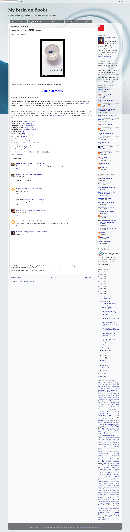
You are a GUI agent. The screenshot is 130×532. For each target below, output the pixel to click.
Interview (114, 444)
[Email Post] (38, 152)
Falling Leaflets (105, 163)
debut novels (112, 417)
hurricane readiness (103, 442)
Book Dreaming (30, 121)
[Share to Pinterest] (49, 152)
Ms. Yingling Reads (27, 141)
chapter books (108, 409)
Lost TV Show (110, 448)
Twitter (114, 499)
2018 (102, 279)
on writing (108, 472)
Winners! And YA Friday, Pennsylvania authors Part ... (110, 329)
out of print (116, 472)
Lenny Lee (116, 446)
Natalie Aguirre (21, 163)
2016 (102, 284)
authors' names (101, 395)
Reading (100, 487)
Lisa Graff (102, 448)
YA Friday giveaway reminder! (107, 308)
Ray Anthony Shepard (110, 485)
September (105, 350)
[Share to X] (45, 152)
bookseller (113, 402)
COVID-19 (112, 415)
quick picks (114, 481)
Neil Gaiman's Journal (107, 207)
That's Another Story (107, 129)
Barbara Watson (21, 210)
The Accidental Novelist (31, 143)
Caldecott (112, 408)
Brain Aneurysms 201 (113, 406)
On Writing (22, 22)
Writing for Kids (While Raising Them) (107, 192)
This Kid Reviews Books (108, 228)
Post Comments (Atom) (27, 281)
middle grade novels (108, 461)
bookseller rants (104, 404)
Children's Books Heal (107, 120)
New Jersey (107, 467)
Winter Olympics (108, 508)
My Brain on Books (27, 10)
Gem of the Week (112, 426)
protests (106, 481)
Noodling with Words (107, 211)
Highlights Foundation (113, 437)
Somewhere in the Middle (30, 129)
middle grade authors (103, 457)
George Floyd (102, 430)
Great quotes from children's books (109, 435)
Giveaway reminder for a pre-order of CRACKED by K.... (110, 318)
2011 (102, 296)
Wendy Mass (114, 505)
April (103, 363)
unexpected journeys (103, 501)
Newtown (103, 469)
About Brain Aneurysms (55, 22)
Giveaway (19, 154)
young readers (109, 518)
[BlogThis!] (43, 152)
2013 (102, 291)
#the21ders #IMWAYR (113, 386)
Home (14, 22)
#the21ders (101, 386)
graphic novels (115, 433)
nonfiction (100, 471)
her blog (25, 133)
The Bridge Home (102, 497)
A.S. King (102, 391)
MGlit (115, 455)
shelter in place (102, 494)
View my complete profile (105, 56)
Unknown (19, 221)
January (104, 370)
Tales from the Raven (107, 133)
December (105, 298)
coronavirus (101, 415)
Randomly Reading (106, 138)
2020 (102, 274)
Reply (17, 168)
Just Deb (24, 131)
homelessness (101, 440)
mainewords (104, 216)
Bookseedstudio (105, 198)
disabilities (100, 418)
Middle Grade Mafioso (28, 137)
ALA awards (113, 393)
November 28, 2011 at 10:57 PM (32, 221)
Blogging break (104, 401)
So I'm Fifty (24, 139)
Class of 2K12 (103, 413)
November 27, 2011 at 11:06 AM (34, 174)
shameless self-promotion (110, 492)
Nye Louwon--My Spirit (23, 147)
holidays (114, 439)
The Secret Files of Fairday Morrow (106, 95)
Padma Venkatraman (105, 474)
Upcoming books (115, 501)
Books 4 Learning (106, 124)
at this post (84, 103)
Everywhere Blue (107, 422)
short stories (113, 494)
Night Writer (104, 168)
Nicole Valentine (112, 469)
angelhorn (27, 149)
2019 (102, 276)
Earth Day (108, 420)
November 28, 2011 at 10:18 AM (34, 199)
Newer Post (16, 277)
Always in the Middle (107, 100)
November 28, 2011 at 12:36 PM (36, 210)
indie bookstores (114, 442)
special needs (113, 496)
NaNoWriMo (106, 465)
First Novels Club (109, 424)
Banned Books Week (109, 397)
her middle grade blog (31, 135)
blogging (116, 399)
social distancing (102, 496)
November (105, 301)
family (101, 424)
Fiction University (106, 178)
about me (109, 392)
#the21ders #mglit (105, 388)
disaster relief (108, 418)
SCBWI (107, 490)
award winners (110, 395)
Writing (100, 512)
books (106, 402)
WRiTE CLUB (112, 510)
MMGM (106, 463)
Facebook (116, 422)
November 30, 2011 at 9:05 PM (38, 231)
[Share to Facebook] (47, 152)
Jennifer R (19, 188)
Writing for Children (112, 512)
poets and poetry (104, 479)
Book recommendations (83, 22)
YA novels (104, 514)
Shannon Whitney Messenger (58, 115)
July (103, 355)
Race (105, 483)
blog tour (109, 399)
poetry (107, 478)
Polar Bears (114, 479)
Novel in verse (108, 471)
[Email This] (42, 152)
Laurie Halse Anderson (104, 446)
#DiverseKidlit (102, 383)
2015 (102, 286)
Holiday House (104, 439)
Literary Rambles (27, 127)
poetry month (115, 478)
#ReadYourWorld (110, 384)
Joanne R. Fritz (21, 231)
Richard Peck (108, 488)
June (103, 358)
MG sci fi (108, 455)
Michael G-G (20, 174)
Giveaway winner (113, 432)
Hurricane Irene (112, 440)
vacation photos (104, 503)
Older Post (89, 277)
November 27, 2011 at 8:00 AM (35, 163)
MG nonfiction (109, 453)
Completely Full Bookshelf (108, 115)
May (103, 360)
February (105, 368)
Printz (99, 481)
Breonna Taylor (104, 408)
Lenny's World (105, 237)
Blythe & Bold (104, 142)
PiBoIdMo (108, 476)
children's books (111, 411)
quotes (99, 483)
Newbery (116, 467)
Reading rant (109, 487)
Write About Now (29, 125)
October (104, 348)
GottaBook (103, 232)
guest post (102, 437)
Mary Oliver (109, 451)
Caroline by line (105, 183)
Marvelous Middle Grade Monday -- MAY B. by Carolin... (108, 335)
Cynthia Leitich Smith (107, 202)
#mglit (99, 384)
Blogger (97, 527)
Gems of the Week (108, 428)
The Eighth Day (111, 497)
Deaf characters (102, 417)
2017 (102, 281)
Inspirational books (104, 444)
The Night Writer (27, 123)
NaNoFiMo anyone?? (107, 345)
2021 (102, 271)
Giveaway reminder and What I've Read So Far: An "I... (109, 341)
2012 (102, 294)
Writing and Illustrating (107, 187)
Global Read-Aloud (105, 433)
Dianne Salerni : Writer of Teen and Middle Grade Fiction (108, 222)
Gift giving (113, 430)
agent (105, 393)
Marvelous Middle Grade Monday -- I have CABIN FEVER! (109, 313)
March (104, 365)
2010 (102, 373)
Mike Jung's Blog (105, 241)
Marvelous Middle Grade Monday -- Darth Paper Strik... (109, 324)
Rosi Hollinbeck (105, 89)
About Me (69, 22)
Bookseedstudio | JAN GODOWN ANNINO (107, 110)
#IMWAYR (113, 383)
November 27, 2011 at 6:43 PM (32, 188)
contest (114, 413)
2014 (102, 289)
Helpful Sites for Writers (36, 22)
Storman (84, 527)
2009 (102, 376)
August (104, 353)
